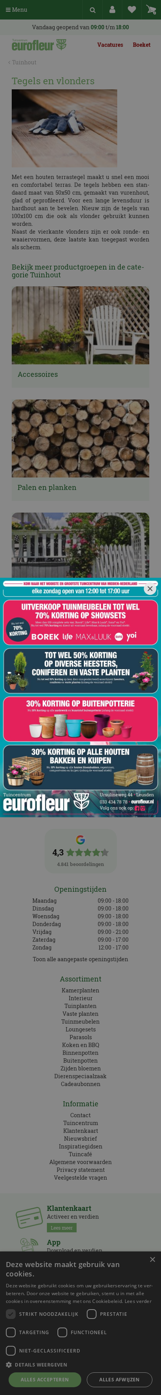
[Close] (150, 588)
